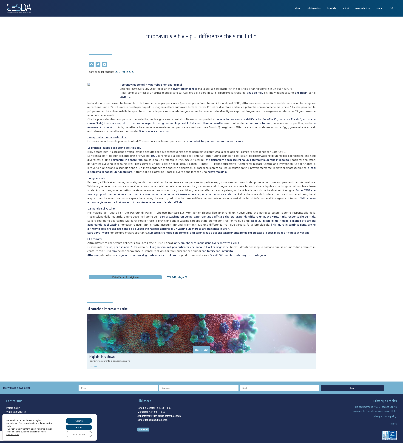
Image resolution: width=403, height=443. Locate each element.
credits (393, 424)
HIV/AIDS (182, 277)
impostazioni (12, 434)
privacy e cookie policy (384, 416)
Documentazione (362, 8)
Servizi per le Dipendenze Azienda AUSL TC (374, 411)
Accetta (79, 421)
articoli (346, 8)
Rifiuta (78, 427)
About (298, 8)
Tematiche (331, 8)
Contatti (380, 8)
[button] (392, 8)
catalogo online (314, 8)
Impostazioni (79, 434)
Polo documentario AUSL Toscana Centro (375, 407)
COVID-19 (171, 277)
